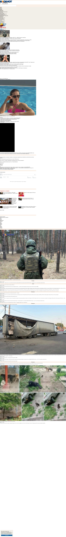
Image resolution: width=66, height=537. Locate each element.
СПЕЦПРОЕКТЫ (2, 19)
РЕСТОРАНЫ (2, 18)
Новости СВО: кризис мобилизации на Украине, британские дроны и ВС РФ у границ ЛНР (12, 41)
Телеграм (1, 165)
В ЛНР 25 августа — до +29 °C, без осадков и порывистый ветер (39, 359)
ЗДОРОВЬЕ (1, 10)
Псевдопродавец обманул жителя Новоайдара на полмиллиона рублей (9, 304)
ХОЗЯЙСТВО (2, 21)
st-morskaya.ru (22, 160)
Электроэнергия (2, 54)
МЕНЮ (1, 7)
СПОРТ (1, 20)
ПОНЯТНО (6, 535)
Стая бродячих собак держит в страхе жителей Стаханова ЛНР (8, 421)
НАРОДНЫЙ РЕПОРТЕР (3, 14)
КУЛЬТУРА (1, 12)
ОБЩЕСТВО (1, 16)
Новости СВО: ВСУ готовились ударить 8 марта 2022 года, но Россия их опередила (49, 294)
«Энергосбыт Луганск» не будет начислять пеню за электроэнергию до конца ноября (11, 64)
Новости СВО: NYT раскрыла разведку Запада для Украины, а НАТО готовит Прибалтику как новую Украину (15, 40)
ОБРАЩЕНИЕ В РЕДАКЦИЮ (4, 15)
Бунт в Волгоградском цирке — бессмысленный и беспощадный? (8, 357)
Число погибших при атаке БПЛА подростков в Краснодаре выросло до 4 (9, 296)
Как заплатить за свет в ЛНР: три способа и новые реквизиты (8, 65)
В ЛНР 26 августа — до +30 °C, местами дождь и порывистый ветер (36, 300)
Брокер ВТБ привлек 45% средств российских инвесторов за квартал (31, 294)
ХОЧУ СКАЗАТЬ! (2, 22)
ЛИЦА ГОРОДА (2, 13)
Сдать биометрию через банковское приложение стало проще (42, 288)
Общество (1, 78)
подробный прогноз (2, 217)
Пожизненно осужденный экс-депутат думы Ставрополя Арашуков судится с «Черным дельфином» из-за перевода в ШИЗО (14, 300)
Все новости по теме (3, 51)
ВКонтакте (1, 164)
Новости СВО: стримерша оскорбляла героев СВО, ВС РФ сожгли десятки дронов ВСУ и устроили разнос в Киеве (15, 39)
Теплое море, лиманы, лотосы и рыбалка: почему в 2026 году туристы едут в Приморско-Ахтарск (11, 294)
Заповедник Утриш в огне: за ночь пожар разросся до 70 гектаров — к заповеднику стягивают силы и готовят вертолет (14, 302)
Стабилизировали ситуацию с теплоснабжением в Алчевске (8, 53)
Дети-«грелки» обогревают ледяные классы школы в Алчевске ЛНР (9, 52)
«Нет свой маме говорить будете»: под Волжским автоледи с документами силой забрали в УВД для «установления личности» (15, 359)
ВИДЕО (1, 9)
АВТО (4, 25)
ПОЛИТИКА (1, 17)
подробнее (6, 217)
